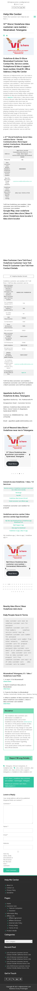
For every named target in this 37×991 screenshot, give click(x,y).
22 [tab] (13, 587)
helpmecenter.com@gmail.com (19, 2)
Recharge (18, 492)
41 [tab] (18, 589)
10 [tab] (20, 584)
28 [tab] (24, 587)
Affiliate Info (11, 916)
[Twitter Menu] (18, 7)
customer (27, 768)
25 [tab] (18, 587)
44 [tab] (24, 589)
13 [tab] (26, 584)
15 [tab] (30, 584)
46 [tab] (28, 589)
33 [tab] (3, 589)
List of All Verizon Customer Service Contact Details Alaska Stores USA (18, 967)
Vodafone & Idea (17, 772)
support (26, 770)
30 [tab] (28, 587)
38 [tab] (13, 589)
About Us (10, 885)
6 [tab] (21, 474)
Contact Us (10, 888)
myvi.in (10, 97)
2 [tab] (14, 474)
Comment (7, 804)
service (17, 770)
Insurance (12, 911)
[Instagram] (15, 7)
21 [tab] (11, 587)
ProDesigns (24, 988)
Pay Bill (18, 495)
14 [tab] (28, 584)
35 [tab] (7, 589)
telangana (6, 772)
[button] (5, 454)
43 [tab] (22, 589)
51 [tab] (16, 592)
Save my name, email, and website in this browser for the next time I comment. (8, 860)
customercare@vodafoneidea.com (22, 181)
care (17, 768)
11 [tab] (22, 584)
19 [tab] (7, 587)
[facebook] (13, 7)
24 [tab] (17, 587)
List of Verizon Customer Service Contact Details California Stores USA (19, 953)
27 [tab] (22, 587)
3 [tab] (16, 474)
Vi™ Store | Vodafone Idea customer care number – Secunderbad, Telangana (16, 454)
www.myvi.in (28, 722)
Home (9, 903)
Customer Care (12, 906)
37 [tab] (11, 589)
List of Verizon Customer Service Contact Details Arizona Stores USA (18, 962)
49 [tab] (12, 592)
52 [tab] (17, 592)
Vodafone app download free (23, 521)
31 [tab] (30, 587)
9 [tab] (18, 584)
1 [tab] (12, 474)
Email (5, 835)
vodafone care (27, 772)
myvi (13, 770)
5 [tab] (19, 474)
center (21, 768)
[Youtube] (21, 7)
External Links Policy (15, 923)
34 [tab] (5, 589)
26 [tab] (20, 587)
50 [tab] (14, 592)
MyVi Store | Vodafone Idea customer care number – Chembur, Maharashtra (16, 564)
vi (10, 772)
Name (5, 826)
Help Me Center (12, 14)
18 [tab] (5, 587)
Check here (7, 681)
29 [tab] (26, 587)
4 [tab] (17, 474)
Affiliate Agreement (15, 918)
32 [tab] (32, 587)
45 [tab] (26, 589)
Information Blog (12, 913)
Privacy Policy (11, 890)
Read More (13, 464)
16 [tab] (32, 584)
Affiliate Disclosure (15, 920)
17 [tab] (3, 587)
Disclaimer (10, 893)
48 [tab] (32, 589)
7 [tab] (23, 474)
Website (6, 843)
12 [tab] (24, 584)
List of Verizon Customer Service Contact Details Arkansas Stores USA (19, 958)
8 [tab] (17, 584)
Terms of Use (13, 928)
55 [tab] (23, 592)
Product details (12, 931)
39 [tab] (15, 589)
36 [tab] (9, 589)
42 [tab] (20, 589)
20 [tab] (9, 587)
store (21, 770)
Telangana (9, 766)
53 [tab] (19, 592)
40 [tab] (17, 589)
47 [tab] (30, 589)
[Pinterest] (24, 7)
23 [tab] (15, 587)
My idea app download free (14, 520)
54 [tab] (21, 592)
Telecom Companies (19, 766)
